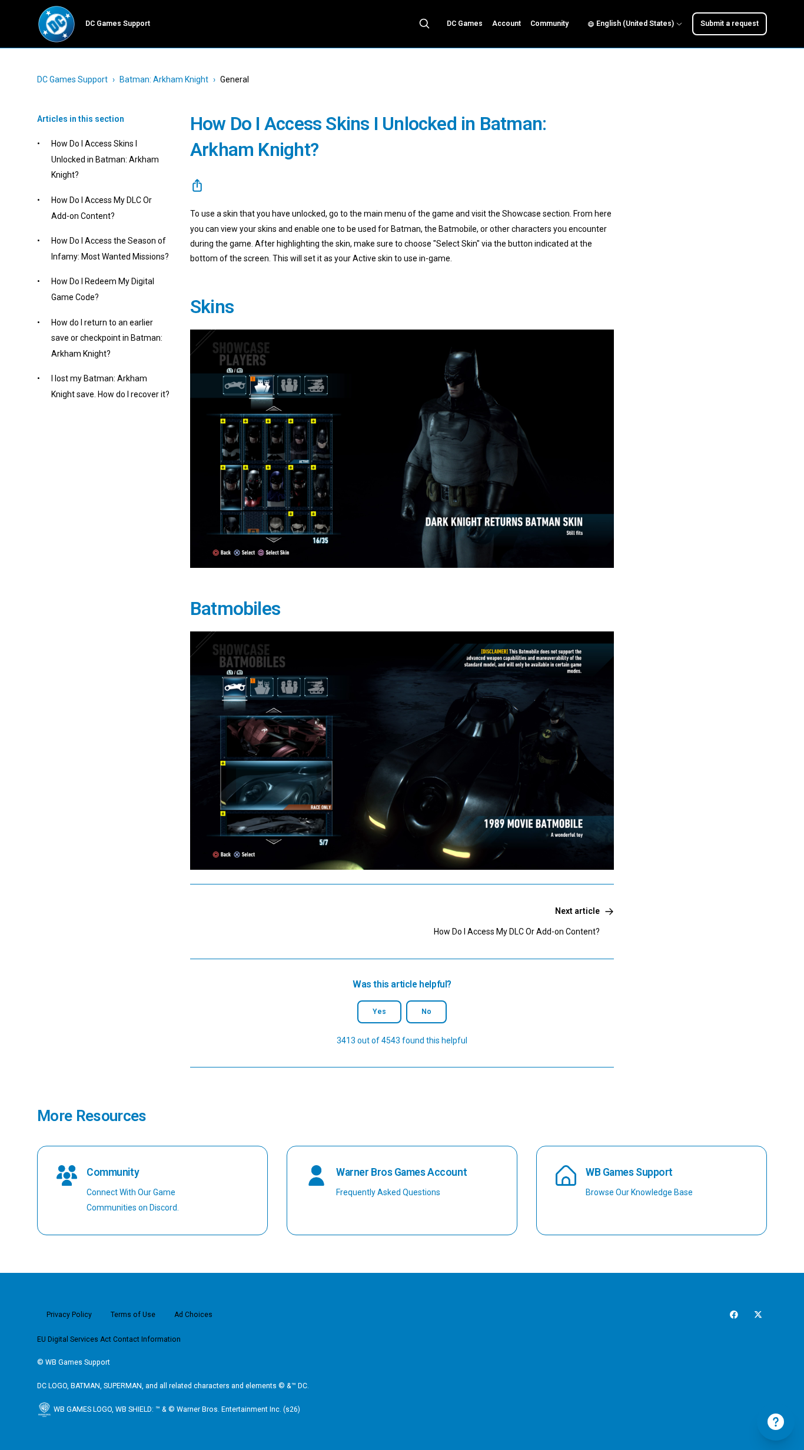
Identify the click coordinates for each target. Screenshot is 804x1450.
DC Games (465, 23)
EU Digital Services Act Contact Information (109, 1339)
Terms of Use (133, 1315)
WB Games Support (629, 1172)
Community (549, 23)
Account (506, 23)
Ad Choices (193, 1315)
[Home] (56, 24)
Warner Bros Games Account (401, 1172)
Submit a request (729, 23)
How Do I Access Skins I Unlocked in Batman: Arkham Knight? (105, 159)
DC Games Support (72, 79)
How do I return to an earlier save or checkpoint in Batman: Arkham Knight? (106, 338)
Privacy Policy (69, 1315)
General (234, 79)
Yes (379, 1011)
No (426, 1011)
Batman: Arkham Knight (163, 79)
